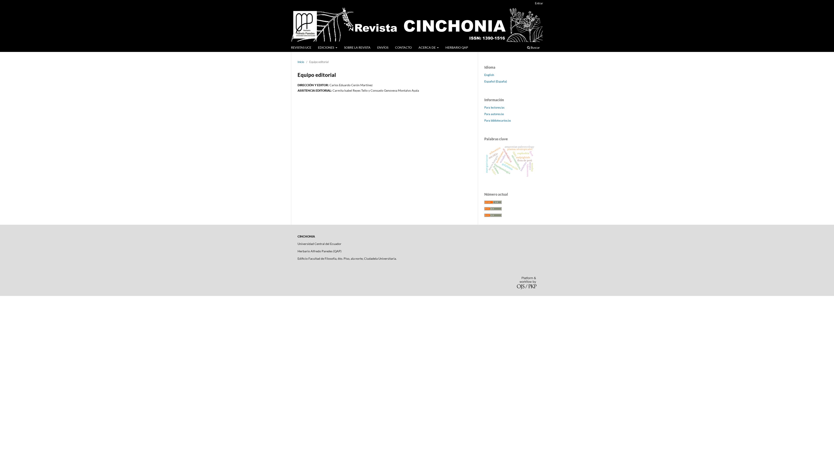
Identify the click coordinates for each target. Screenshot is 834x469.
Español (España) (495, 81)
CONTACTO (403, 47)
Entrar (539, 3)
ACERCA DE (427, 47)
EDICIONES (326, 47)
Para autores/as (494, 114)
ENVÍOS (382, 47)
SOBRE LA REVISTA (357, 47)
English (489, 75)
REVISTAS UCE (301, 47)
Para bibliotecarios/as (497, 120)
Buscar (535, 47)
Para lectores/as (494, 107)
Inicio (301, 62)
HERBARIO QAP (456, 47)
